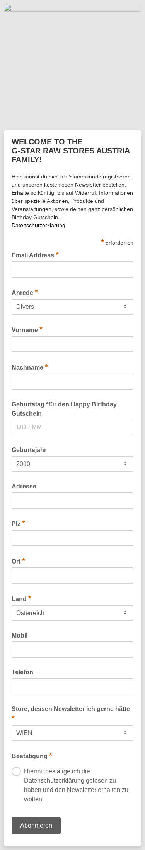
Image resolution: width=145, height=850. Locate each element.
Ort (18, 561)
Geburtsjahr (29, 450)
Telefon (22, 672)
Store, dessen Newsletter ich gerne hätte (71, 714)
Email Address (35, 254)
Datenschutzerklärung (38, 225)
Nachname (30, 367)
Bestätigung (32, 755)
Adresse (24, 486)
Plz (18, 523)
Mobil (19, 635)
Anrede (25, 292)
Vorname (27, 329)
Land (21, 598)
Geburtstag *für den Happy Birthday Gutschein (64, 409)
